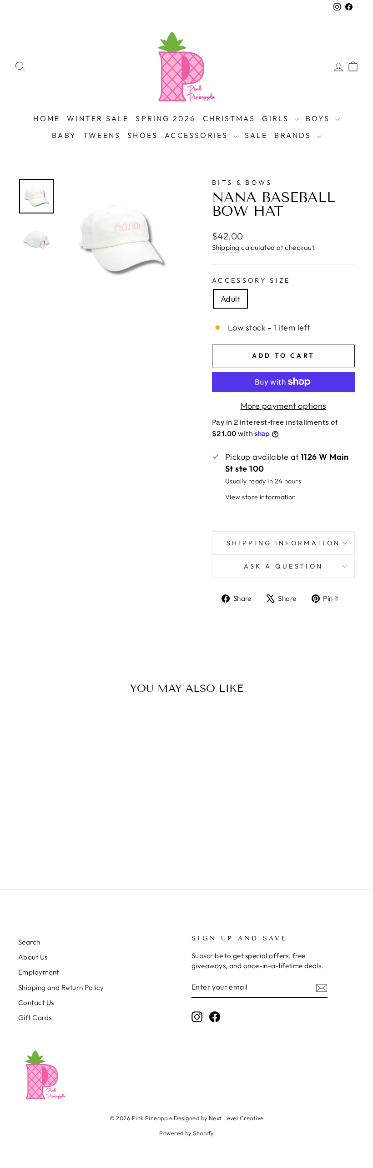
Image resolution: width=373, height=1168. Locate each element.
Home (46, 118)
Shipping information (283, 543)
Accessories (198, 135)
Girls (277, 118)
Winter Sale (98, 118)
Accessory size (251, 280)
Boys (319, 118)
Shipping (226, 247)
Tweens (102, 135)
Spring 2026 (166, 118)
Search (29, 942)
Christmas (229, 118)
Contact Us (36, 1002)
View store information (260, 497)
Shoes (142, 135)
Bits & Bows (242, 182)
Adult (230, 299)
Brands (294, 135)
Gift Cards (35, 1017)
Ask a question (283, 566)
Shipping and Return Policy (61, 987)
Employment (38, 972)
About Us (33, 957)
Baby (64, 135)
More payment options (284, 406)
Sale (256, 135)
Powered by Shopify (186, 1133)
